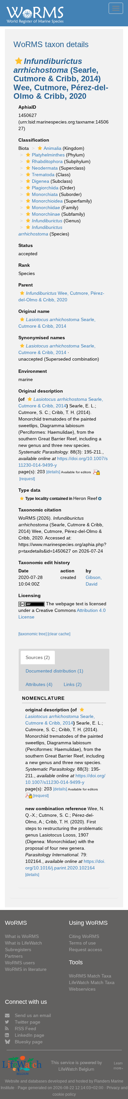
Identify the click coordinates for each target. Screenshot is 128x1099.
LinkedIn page (29, 1035)
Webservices (82, 989)
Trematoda (43, 174)
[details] (53, 472)
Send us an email (33, 1015)
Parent (25, 285)
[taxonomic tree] (33, 634)
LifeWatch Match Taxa (92, 982)
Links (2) (73, 684)
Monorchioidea (47, 201)
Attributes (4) (39, 684)
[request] (27, 479)
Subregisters (18, 949)
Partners (14, 956)
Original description (40, 391)
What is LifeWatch (23, 943)
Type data (29, 490)
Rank (24, 265)
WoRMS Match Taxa (90, 975)
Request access (85, 949)
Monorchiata (45, 194)
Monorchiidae (46, 207)
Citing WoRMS (84, 936)
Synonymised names (41, 337)
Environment (32, 371)
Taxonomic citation (39, 509)
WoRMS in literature (26, 969)
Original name (34, 311)
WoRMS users (20, 962)
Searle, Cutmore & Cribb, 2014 (60, 720)
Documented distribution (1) (54, 670)
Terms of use (82, 943)
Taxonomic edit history (44, 562)
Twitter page (27, 1022)
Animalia (52, 148)
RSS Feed (25, 1028)
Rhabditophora (47, 161)
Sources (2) (38, 657)
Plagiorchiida (45, 187)
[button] (18, 61)
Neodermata (45, 168)
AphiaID (27, 107)
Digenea (40, 181)
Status (25, 245)
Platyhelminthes (48, 154)
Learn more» (118, 1065)
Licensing (29, 595)
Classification (33, 140)
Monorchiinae (46, 214)
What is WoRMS (22, 936)
